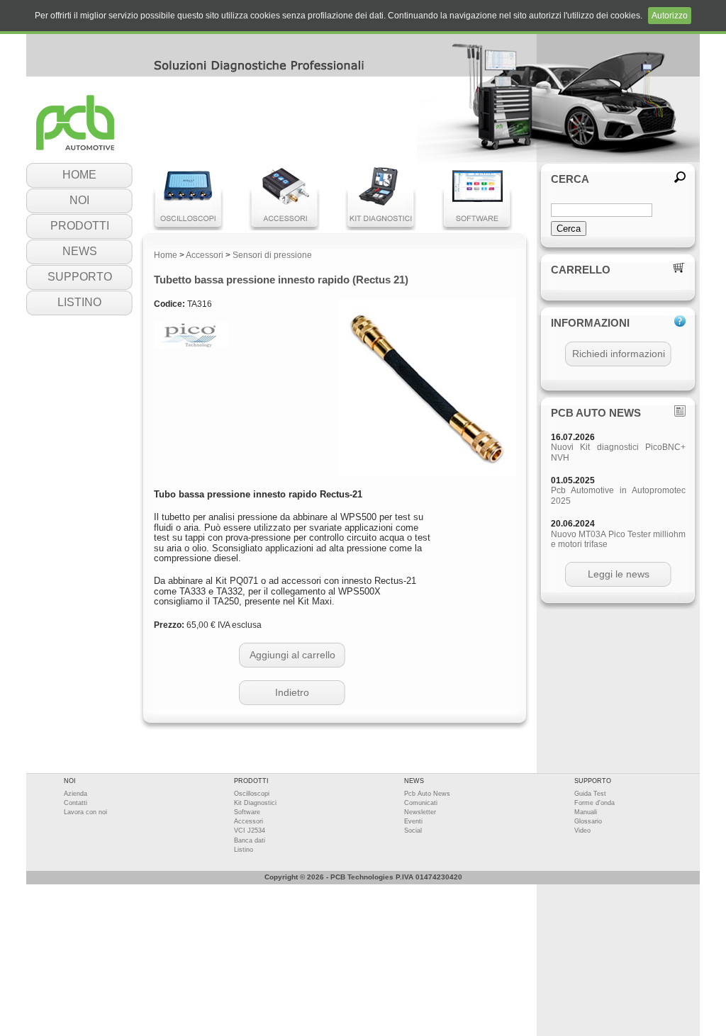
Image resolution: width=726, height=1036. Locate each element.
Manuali (585, 812)
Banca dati (249, 840)
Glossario (588, 821)
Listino (79, 302)
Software (247, 812)
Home (79, 175)
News (79, 251)
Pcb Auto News (427, 793)
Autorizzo (670, 16)
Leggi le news (618, 574)
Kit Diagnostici (255, 802)
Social (413, 830)
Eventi (413, 821)
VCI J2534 (249, 830)
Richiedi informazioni (618, 353)
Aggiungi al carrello (292, 654)
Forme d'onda (594, 802)
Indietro (292, 692)
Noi (79, 200)
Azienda (75, 793)
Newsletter (420, 812)
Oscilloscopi (251, 793)
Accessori (204, 255)
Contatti (75, 802)
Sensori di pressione (272, 255)
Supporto (80, 277)
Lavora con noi (85, 812)
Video (582, 830)
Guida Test (590, 793)
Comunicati (420, 802)
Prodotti (79, 226)
